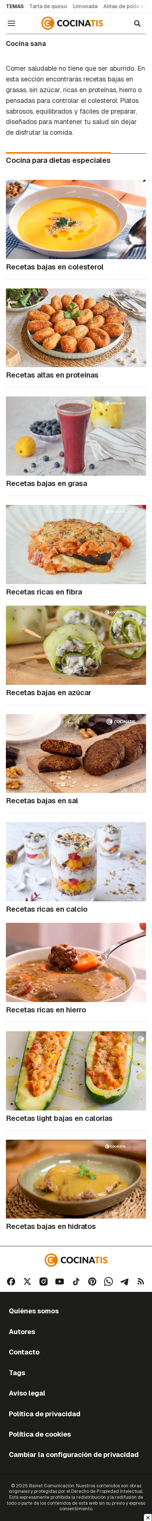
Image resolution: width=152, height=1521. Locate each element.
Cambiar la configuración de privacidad (74, 1454)
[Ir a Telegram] (124, 1281)
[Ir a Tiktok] (76, 1281)
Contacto (24, 1352)
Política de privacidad (44, 1414)
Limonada (85, 6)
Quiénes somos (34, 1311)
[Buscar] (137, 23)
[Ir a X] (27, 1281)
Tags (17, 1372)
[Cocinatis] (72, 23)
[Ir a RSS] (141, 1281)
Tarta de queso (48, 6)
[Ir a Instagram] (43, 1281)
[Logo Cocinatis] (76, 1260)
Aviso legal (27, 1393)
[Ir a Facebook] (11, 1281)
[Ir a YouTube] (59, 1281)
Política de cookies (40, 1434)
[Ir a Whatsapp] (108, 1281)
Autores (22, 1331)
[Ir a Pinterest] (92, 1281)
